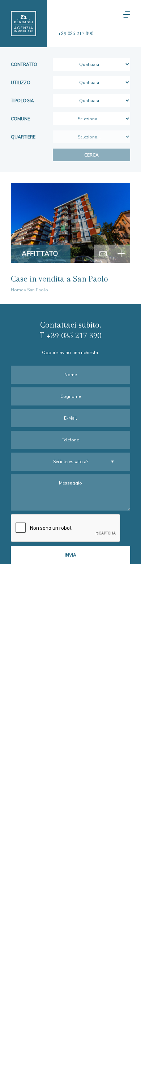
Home (17, 290)
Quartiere (23, 137)
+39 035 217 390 (75, 33)
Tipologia (22, 101)
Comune (20, 119)
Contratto (24, 64)
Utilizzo (20, 82)
